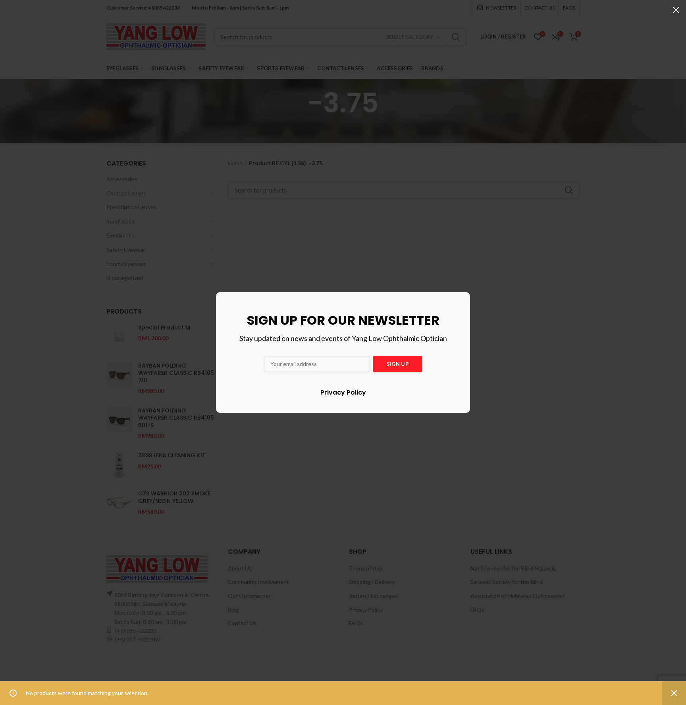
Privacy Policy (343, 392)
